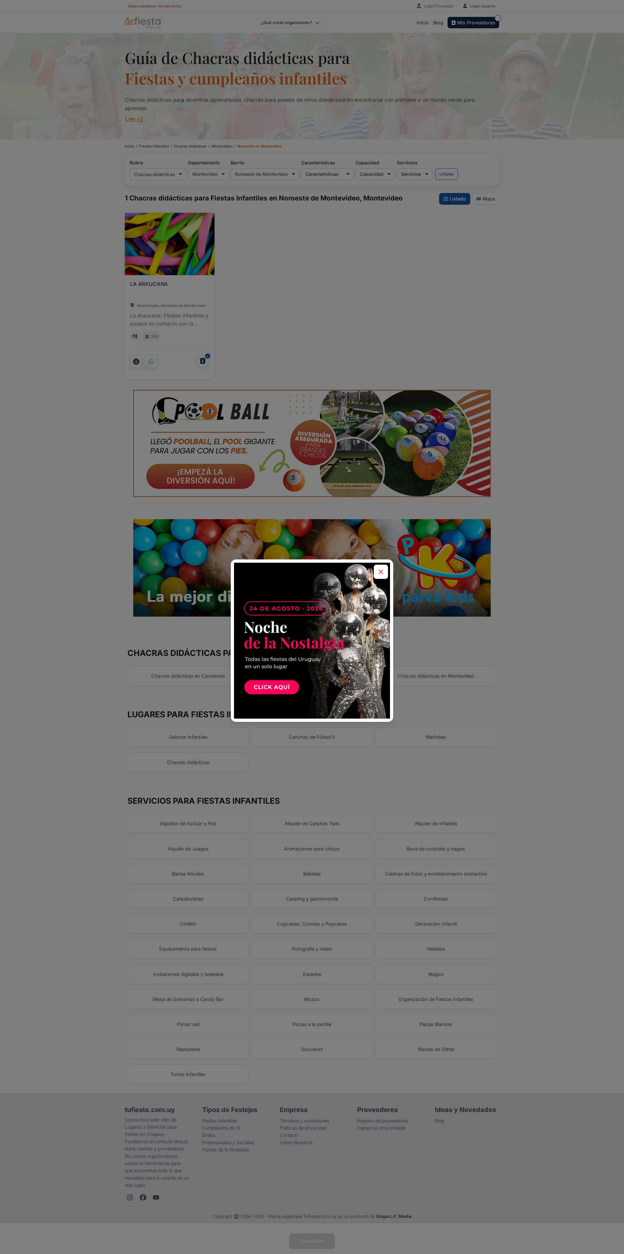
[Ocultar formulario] (381, 572)
